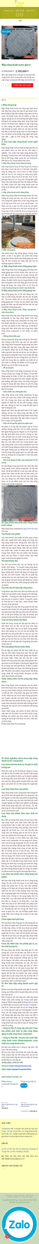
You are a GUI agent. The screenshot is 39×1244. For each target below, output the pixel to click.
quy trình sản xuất (31, 529)
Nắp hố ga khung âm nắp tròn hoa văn (29, 1105)
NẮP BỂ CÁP (29, 1195)
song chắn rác (18, 1131)
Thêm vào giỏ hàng (22, 85)
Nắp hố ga (30, 11)
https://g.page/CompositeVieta (19, 1069)
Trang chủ (8, 11)
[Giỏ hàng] (37, 3)
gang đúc (22, 158)
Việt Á (30, 1002)
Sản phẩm (20, 11)
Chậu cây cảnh (27, 1197)
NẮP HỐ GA (8, 1195)
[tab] (20, 100)
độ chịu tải (19, 631)
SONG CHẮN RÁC (19, 1195)
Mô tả (4, 100)
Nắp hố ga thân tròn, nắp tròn (10, 1105)
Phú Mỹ (25, 1005)
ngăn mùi (23, 452)
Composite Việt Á (8, 1129)
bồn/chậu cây (7, 1134)
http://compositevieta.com (20, 1066)
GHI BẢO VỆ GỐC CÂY (13, 1197)
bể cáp (9, 1131)
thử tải (11, 713)
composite (33, 158)
